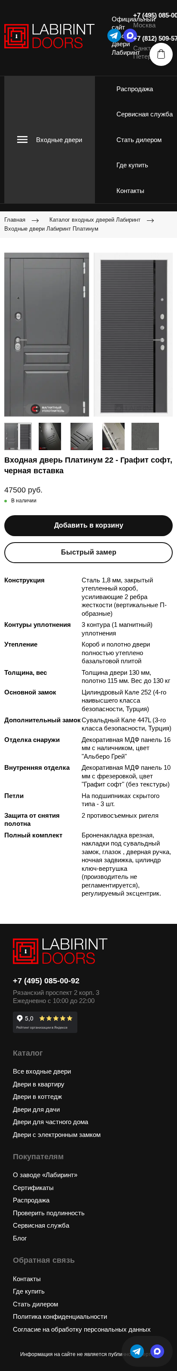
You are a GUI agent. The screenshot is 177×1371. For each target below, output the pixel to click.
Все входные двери (42, 1071)
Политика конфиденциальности (60, 1316)
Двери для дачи (36, 1109)
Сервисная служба (144, 114)
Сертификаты (33, 1187)
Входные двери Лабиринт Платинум (51, 229)
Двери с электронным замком (57, 1134)
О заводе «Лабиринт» (45, 1174)
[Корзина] (161, 54)
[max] (157, 1351)
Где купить (132, 165)
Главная (14, 220)
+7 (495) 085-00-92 (46, 980)
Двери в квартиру (38, 1084)
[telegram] (114, 35)
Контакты (130, 190)
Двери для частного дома (50, 1121)
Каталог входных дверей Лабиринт (94, 220)
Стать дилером (139, 139)
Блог (20, 1238)
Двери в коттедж (37, 1096)
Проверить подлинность (49, 1213)
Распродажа (134, 88)
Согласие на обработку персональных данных (82, 1329)
